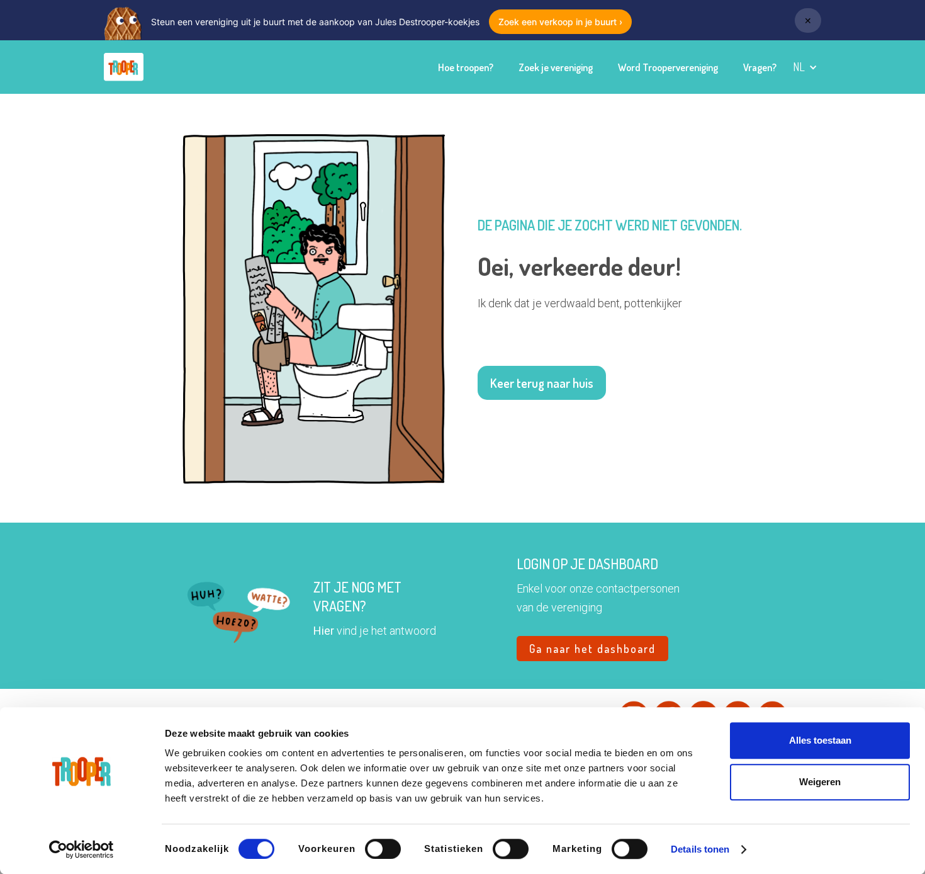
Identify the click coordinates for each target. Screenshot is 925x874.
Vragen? (759, 67)
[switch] (383, 849)
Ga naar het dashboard (592, 649)
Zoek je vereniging (556, 67)
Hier (323, 630)
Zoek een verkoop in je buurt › (560, 21)
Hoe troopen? (465, 67)
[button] (805, 67)
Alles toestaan (820, 740)
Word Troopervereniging (668, 67)
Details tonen (700, 849)
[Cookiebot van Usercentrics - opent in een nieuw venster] (81, 849)
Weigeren (820, 781)
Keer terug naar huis (541, 383)
